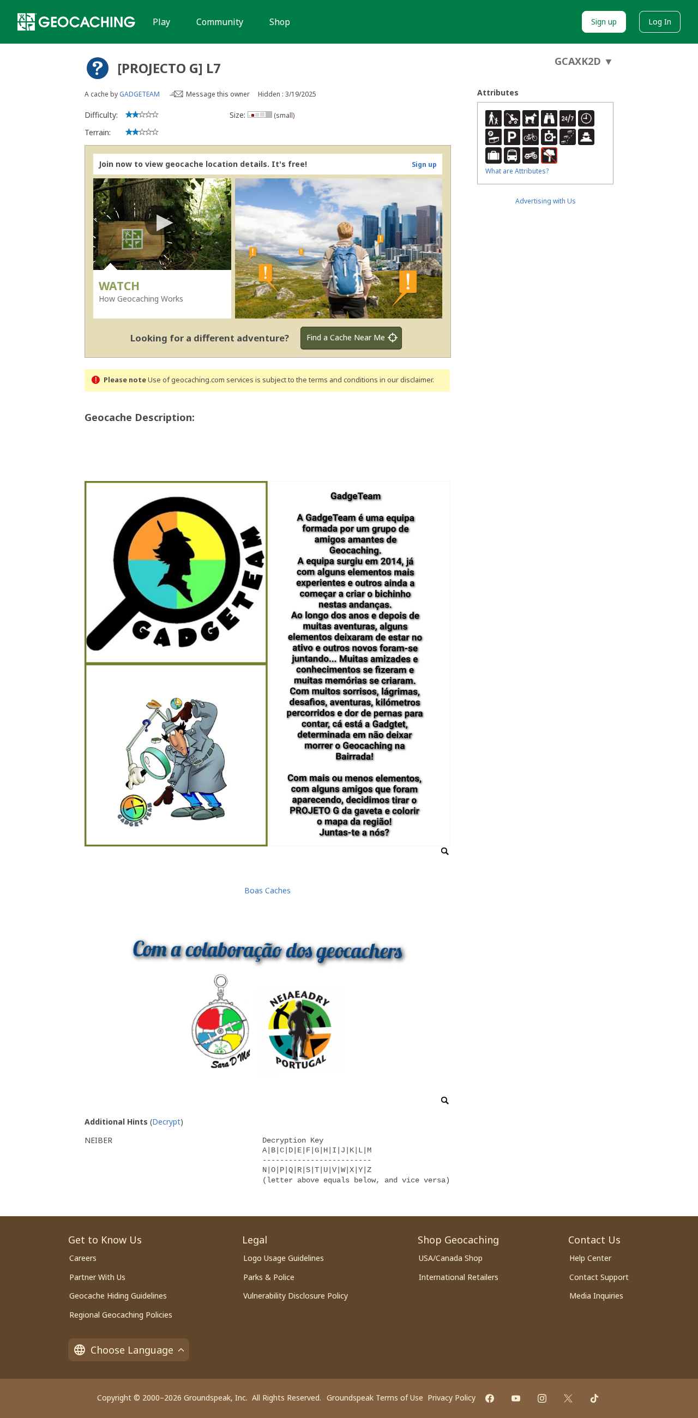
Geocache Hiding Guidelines (118, 1295)
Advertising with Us (545, 201)
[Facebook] (489, 1398)
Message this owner (218, 94)
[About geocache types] (98, 68)
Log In (659, 21)
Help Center (590, 1258)
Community (219, 22)
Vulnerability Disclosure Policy (295, 1295)
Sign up (604, 21)
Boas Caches (267, 890)
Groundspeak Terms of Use (375, 1397)
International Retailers (458, 1277)
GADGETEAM (139, 94)
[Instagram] (542, 1398)
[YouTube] (515, 1398)
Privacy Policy (452, 1397)
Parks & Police (268, 1277)
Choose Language (132, 1349)
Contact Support (599, 1277)
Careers (83, 1258)
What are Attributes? (517, 171)
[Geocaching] (76, 22)
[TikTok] (594, 1398)
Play (161, 22)
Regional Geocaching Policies (120, 1314)
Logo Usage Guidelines (283, 1258)
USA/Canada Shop (451, 1258)
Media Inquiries (596, 1295)
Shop (279, 22)
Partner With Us (97, 1277)
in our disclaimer (406, 379)
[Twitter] (568, 1398)
